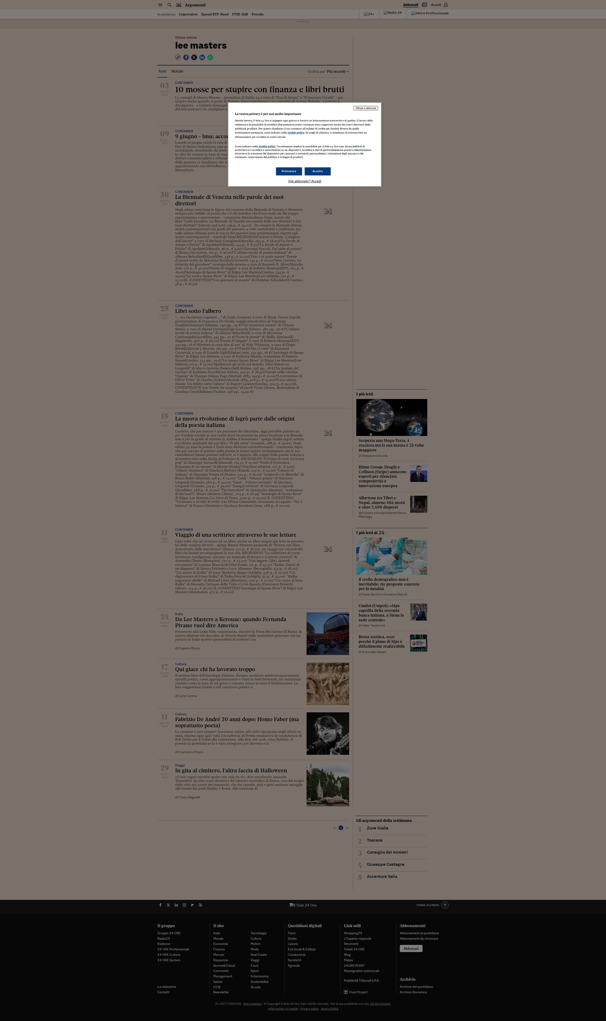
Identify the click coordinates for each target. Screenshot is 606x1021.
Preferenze (289, 171)
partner (357, 146)
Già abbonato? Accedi (304, 181)
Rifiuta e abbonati (366, 108)
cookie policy (296, 132)
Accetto (317, 171)
